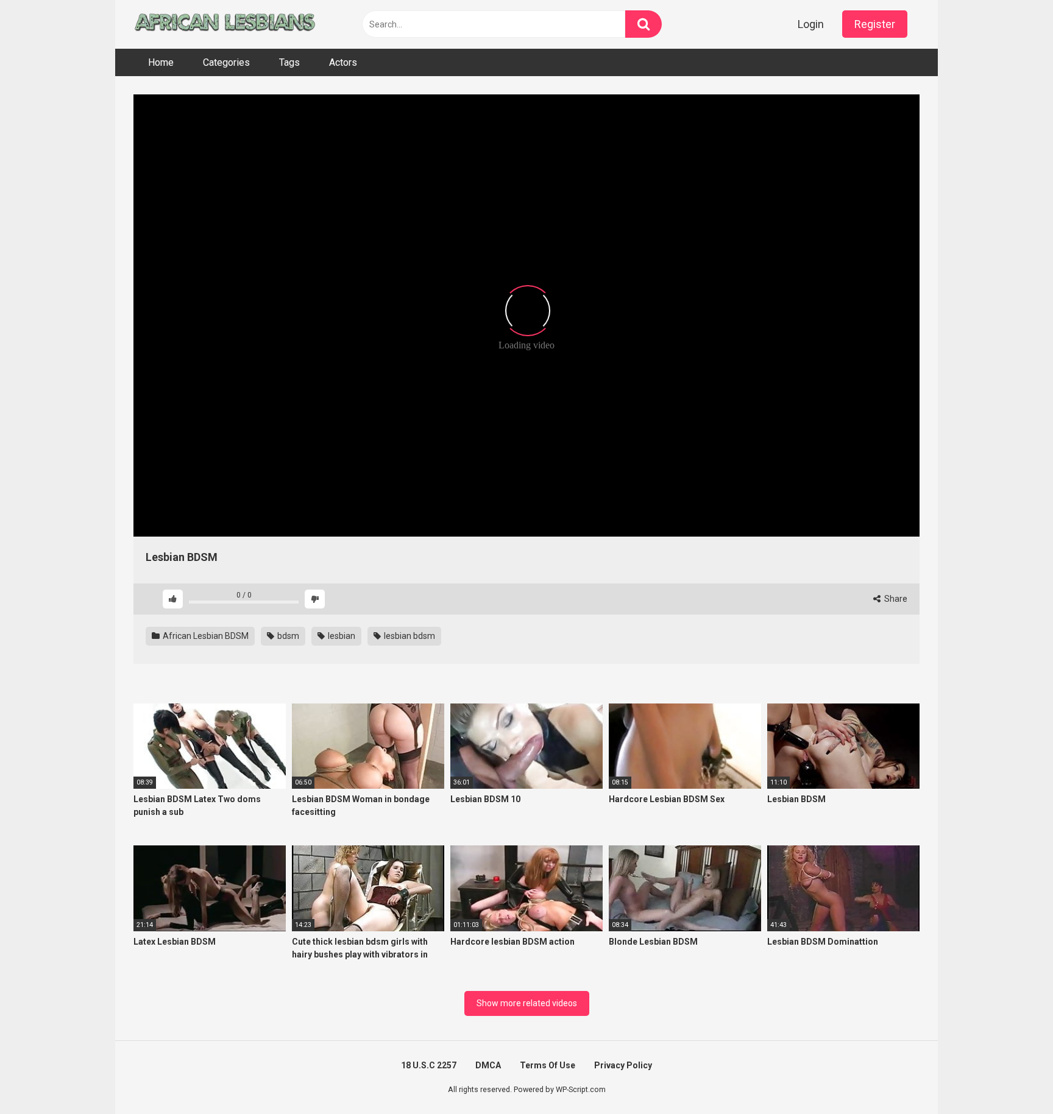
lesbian (340, 636)
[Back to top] (1012, 1077)
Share (894, 599)
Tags (289, 62)
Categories (226, 62)
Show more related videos (527, 1003)
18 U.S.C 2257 (428, 1065)
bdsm (287, 636)
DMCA (488, 1065)
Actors (343, 62)
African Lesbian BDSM (205, 636)
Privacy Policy (623, 1065)
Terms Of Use (547, 1065)
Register (874, 24)
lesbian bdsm (408, 636)
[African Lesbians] (224, 24)
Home (161, 62)
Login (811, 24)
